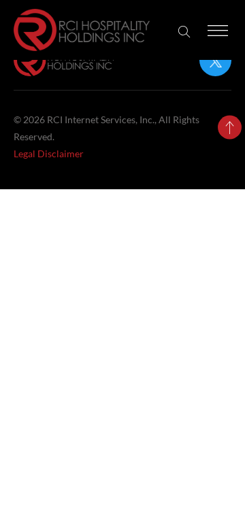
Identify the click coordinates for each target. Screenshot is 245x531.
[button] (184, 31)
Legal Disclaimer (49, 153)
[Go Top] (230, 128)
